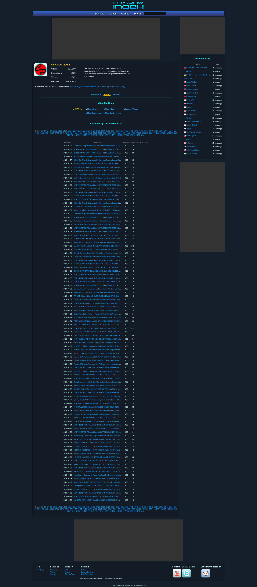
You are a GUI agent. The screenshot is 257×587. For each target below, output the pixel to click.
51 (157, 131)
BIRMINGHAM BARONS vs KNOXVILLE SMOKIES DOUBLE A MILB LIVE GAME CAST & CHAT (109, 163)
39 (127, 131)
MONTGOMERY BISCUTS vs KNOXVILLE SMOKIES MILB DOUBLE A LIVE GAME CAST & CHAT (109, 439)
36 (119, 131)
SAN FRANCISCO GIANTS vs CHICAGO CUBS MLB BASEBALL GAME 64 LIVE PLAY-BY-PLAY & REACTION (114, 189)
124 (113, 135)
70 (63, 133)
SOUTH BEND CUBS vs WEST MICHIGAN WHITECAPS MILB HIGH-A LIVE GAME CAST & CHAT (110, 425)
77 (81, 133)
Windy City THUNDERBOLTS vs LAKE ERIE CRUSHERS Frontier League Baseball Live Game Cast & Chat (113, 482)
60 (38, 133)
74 (73, 133)
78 (84, 133)
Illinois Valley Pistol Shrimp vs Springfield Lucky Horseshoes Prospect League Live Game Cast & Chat (110, 310)
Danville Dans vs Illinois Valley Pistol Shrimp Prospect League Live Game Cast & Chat (105, 253)
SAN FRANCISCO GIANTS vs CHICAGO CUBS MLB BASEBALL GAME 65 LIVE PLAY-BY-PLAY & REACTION (114, 181)
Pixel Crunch (191, 114)
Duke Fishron (191, 85)
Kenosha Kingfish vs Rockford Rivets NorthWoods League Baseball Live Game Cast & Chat (107, 414)
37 (122, 131)
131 (138, 135)
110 (175, 133)
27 (97, 131)
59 (36, 133)
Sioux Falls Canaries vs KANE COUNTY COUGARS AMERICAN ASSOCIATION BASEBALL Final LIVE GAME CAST (116, 357)
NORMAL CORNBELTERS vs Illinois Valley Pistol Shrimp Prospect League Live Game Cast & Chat (109, 167)
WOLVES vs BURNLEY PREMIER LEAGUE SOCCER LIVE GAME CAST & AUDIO (104, 443)
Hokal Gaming (191, 154)
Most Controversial (113, 113)
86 (104, 133)
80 (89, 133)
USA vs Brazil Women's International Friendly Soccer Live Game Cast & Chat (102, 174)
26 (94, 131)
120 (99, 135)
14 (64, 131)
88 (109, 133)
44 (140, 131)
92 (119, 133)
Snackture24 (191, 146)
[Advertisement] (106, 39)
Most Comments (94, 113)
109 (171, 133)
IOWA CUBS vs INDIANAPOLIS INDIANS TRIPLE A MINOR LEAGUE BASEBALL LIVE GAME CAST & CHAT (113, 339)
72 (68, 133)
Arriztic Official (191, 125)
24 (89, 131)
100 (139, 133)
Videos (52, 572)
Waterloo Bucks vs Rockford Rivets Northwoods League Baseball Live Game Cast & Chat (106, 350)
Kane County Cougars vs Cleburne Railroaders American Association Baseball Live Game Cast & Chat (111, 221)
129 (131, 135)
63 (46, 133)
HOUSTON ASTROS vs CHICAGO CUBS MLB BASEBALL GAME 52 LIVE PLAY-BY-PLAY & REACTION (112, 457)
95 (127, 133)
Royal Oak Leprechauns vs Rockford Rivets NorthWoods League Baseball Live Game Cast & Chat (109, 257)
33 (112, 131)
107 (164, 133)
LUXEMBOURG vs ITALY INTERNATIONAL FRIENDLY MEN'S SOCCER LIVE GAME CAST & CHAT (110, 246)
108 (168, 133)
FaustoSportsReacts (193, 121)
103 (150, 133)
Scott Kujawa (191, 136)
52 (160, 131)
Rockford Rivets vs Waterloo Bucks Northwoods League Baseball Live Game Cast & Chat (106, 156)
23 (87, 131)
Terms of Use (70, 574)
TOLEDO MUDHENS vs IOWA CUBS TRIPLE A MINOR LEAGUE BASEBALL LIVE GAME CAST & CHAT (112, 149)
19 (76, 131)
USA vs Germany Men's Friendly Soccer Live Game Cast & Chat (97, 178)
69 (61, 133)
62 (43, 133)
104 (154, 133)
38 (124, 131)
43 (137, 131)
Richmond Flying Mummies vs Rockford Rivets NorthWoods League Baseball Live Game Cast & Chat (110, 146)
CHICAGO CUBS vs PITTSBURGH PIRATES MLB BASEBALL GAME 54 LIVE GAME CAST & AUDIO (110, 421)
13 (61, 131)
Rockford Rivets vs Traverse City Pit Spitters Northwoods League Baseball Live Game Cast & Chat (110, 364)
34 (114, 131)
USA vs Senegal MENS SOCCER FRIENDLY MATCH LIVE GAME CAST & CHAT (103, 332)
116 (85, 135)
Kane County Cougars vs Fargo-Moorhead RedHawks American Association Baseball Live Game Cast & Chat (113, 436)
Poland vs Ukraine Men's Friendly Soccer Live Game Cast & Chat (97, 317)
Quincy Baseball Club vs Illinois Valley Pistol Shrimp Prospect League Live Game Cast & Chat (107, 360)
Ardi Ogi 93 (190, 103)
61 (41, 133)
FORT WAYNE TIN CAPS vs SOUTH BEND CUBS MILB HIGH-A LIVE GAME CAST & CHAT (107, 321)
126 (120, 135)
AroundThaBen (191, 82)
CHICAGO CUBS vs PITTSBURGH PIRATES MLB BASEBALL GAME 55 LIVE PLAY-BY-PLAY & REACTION (113, 393)
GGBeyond (85, 570)
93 (121, 133)
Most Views (92, 109)
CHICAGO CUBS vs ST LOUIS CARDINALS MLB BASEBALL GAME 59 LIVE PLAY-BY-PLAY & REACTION (112, 303)
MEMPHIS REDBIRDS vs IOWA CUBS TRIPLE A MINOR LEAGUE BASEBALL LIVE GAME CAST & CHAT (112, 450)
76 (78, 133)
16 (69, 131)
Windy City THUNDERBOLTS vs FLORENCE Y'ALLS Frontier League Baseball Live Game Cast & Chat (111, 235)
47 (147, 131)
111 (68, 135)
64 (48, 133)
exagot (188, 139)
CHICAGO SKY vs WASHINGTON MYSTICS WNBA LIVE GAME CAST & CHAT (103, 282)
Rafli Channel (191, 111)
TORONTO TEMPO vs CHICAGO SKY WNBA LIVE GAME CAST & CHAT (101, 403)
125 (117, 135)
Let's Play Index (87, 574)
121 (102, 135)
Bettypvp (189, 143)
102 (146, 133)
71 (66, 133)
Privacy (68, 572)
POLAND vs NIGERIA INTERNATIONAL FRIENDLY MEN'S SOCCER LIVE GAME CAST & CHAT (109, 239)
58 (175, 131)
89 (111, 133)
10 (54, 131)
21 (81, 131)
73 (71, 133)
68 (58, 133)
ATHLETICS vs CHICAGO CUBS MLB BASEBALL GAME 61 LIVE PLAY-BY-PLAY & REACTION (108, 296)
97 (132, 133)
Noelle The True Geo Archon (196, 68)
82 (94, 133)
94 (124, 133)
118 (92, 135)
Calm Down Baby (192, 150)
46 (145, 131)
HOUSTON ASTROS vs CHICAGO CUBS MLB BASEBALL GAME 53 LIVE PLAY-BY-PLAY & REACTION (112, 446)
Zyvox (188, 128)
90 (114, 133)
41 (132, 131)
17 (71, 131)
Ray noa (189, 78)
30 (104, 131)
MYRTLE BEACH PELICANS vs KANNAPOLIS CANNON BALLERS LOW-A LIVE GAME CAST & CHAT (111, 432)
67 (56, 133)
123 (110, 135)
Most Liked (109, 109)
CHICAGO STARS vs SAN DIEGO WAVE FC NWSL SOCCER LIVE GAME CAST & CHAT (106, 328)
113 (75, 135)
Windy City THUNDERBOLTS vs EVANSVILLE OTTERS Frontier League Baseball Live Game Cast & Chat (112, 428)
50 (155, 131)
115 (82, 135)
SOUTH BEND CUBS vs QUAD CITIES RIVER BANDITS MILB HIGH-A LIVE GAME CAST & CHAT (110, 171)
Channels (53, 570)
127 (124, 135)
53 (162, 131)
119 (95, 135)
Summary (96, 94)
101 (143, 133)
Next (142, 135)
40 (129, 131)
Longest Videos (131, 109)
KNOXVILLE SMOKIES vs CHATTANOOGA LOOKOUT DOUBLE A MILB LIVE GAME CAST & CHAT (110, 325)
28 (99, 131)
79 (86, 133)
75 (76, 133)
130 (135, 135)
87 (106, 133)
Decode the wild (192, 89)
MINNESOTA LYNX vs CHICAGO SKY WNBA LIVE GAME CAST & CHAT (100, 471)
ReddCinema (191, 96)
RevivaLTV (190, 100)
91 (116, 133)
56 (170, 131)
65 (51, 133)
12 (59, 131)
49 (152, 131)
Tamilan (189, 118)
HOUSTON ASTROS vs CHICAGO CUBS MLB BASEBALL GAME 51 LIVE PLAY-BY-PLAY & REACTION (112, 489)
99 (137, 133)
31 (107, 131)
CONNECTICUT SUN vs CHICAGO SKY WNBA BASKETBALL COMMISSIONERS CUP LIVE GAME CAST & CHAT (116, 206)
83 (96, 133)
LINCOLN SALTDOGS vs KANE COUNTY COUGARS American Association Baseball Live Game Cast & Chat (113, 335)
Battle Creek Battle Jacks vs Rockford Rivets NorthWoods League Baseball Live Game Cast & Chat (110, 314)
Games (117, 94)
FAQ (66, 570)
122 (106, 135)
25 (92, 131)
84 (99, 133)
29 (102, 131)
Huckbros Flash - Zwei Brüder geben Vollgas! (202, 75)
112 (71, 135)
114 (78, 135)
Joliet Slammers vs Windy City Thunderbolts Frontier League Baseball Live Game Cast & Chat (108, 382)
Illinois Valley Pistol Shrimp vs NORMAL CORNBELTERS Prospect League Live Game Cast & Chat (109, 210)
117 (88, 135)
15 (66, 131)
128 (127, 135)
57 (172, 131)
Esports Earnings (87, 572)
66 (53, 133)
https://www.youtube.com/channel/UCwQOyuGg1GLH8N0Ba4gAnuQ (97, 87)
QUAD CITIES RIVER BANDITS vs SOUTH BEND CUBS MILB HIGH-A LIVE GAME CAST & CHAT (110, 224)
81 (91, 133)
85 (101, 133)
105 (157, 133)
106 (161, 133)
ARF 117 (189, 71)
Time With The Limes (194, 132)
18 (74, 131)
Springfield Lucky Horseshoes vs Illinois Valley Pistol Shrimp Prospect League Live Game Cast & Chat (110, 289)
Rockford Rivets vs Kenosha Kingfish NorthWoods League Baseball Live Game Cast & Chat (107, 214)
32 (109, 131)
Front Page (40, 570)
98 (134, 133)
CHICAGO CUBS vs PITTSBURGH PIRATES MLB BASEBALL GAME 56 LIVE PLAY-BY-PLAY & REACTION (113, 368)
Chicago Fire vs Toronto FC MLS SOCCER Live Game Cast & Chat (98, 486)
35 (117, 131)
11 (56, 131)
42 (135, 131)
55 (167, 131)
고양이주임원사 (192, 93)
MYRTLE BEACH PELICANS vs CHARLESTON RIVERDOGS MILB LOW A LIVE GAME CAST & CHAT (111, 185)
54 (165, 131)
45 (142, 131)
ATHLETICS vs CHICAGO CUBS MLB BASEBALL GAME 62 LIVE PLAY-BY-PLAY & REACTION (108, 249)
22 (84, 131)
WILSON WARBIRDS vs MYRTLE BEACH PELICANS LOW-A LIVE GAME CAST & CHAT (106, 307)
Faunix (188, 107)
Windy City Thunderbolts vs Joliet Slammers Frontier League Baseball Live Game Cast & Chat (108, 160)
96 (129, 133)
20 (79, 131)
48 (150, 131)
